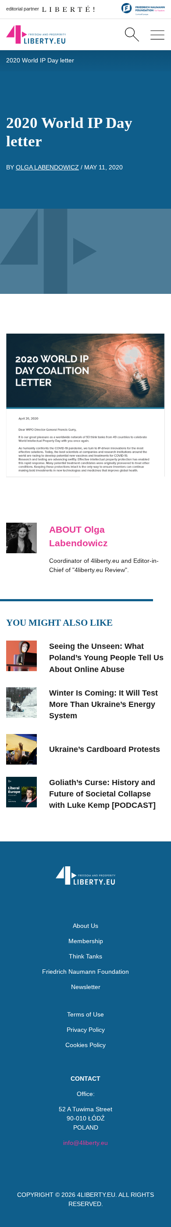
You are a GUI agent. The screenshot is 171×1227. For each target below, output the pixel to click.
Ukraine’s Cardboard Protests (104, 749)
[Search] (131, 34)
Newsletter (85, 986)
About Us (85, 925)
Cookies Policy (85, 1044)
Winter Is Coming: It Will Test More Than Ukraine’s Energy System (103, 704)
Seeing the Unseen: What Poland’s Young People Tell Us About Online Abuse (106, 658)
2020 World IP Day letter (40, 60)
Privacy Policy (86, 1029)
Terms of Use (85, 1014)
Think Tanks (85, 956)
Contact (85, 1078)
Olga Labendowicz (47, 167)
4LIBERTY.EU (96, 1194)
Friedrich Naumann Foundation (85, 971)
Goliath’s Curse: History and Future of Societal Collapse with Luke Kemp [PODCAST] (102, 794)
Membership (85, 940)
